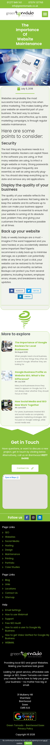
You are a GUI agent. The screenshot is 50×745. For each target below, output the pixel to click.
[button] (45, 14)
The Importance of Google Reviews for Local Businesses (31, 346)
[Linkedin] (39, 517)
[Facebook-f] (26, 517)
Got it (28, 743)
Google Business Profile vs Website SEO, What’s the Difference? (31, 375)
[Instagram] (33, 517)
